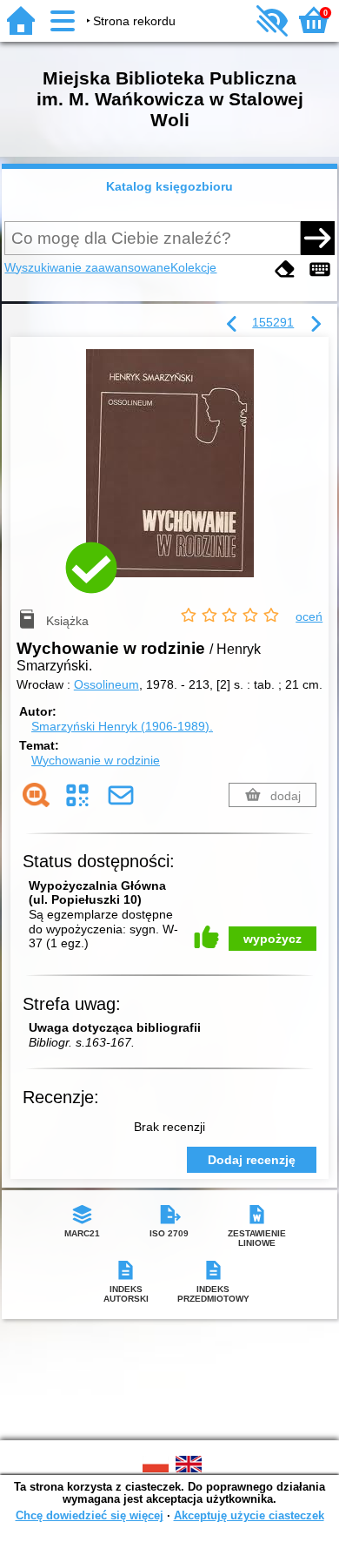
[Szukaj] (317, 237)
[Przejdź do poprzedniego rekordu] (232, 325)
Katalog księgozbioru (169, 186)
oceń (309, 616)
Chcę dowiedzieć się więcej (89, 1515)
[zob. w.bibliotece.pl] (36, 795)
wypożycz (272, 939)
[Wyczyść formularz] (285, 269)
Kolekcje (193, 267)
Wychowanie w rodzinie (95, 760)
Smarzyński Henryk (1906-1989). (122, 726)
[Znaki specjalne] (320, 269)
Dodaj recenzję (252, 1160)
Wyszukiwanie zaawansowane (87, 267)
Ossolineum (106, 684)
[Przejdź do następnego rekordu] (315, 325)
